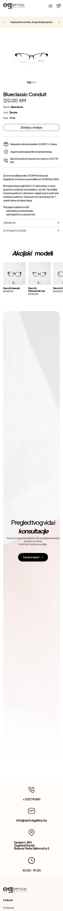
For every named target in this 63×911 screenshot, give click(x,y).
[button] (50, 6)
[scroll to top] (14, 6)
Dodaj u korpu (31, 127)
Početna (8, 907)
